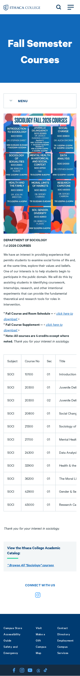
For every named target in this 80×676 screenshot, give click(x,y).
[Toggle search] (59, 7)
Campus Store (13, 628)
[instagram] (37, 596)
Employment (65, 640)
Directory (63, 634)
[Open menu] (71, 7)
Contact (62, 628)
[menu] (11, 101)
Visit (39, 628)
